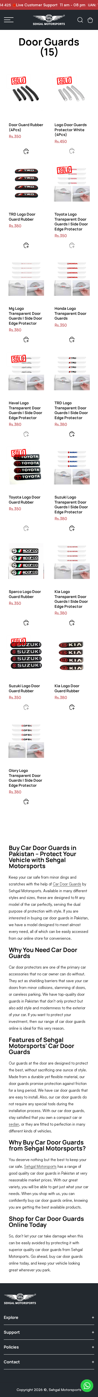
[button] (9, 19)
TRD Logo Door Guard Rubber (22, 217)
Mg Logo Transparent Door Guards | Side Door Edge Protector (25, 316)
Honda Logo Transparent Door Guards (70, 313)
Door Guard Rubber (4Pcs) (26, 127)
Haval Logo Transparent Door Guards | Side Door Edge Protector (25, 410)
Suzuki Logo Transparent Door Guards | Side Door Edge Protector (71, 504)
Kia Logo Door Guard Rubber (67, 688)
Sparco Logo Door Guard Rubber (25, 594)
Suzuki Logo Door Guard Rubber (24, 688)
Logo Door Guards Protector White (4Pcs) (71, 129)
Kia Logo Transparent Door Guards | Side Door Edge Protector (71, 599)
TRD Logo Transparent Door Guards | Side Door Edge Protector (71, 410)
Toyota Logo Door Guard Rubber (24, 500)
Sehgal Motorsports (65, 1389)
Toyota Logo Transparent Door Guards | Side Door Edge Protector (71, 221)
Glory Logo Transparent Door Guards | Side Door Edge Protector (25, 778)
